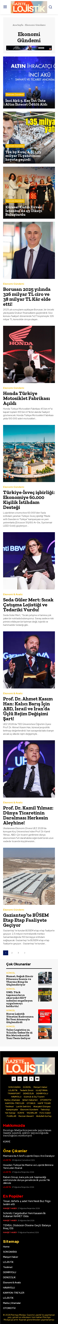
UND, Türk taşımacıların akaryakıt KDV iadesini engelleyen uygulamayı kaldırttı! (19, 999)
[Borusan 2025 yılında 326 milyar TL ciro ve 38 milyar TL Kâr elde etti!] (29, 250)
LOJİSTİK (7, 1160)
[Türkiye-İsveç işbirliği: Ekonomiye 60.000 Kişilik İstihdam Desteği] (29, 453)
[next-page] (24, 952)
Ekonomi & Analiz (13, 594)
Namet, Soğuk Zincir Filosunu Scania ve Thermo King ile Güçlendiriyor (19, 980)
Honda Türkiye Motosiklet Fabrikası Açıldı (26, 398)
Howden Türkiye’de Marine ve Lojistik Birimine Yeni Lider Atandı (28, 1166)
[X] (31, 1079)
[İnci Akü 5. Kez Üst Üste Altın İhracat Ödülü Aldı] (29, 82)
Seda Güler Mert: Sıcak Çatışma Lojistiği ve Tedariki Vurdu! (28, 605)
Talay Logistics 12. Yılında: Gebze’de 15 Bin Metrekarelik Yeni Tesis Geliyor (19, 1034)
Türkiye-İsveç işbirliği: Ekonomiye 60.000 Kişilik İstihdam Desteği (29, 499)
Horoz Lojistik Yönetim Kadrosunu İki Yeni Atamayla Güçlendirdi (20, 1018)
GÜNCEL (10, 973)
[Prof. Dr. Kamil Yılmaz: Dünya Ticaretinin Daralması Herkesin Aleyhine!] (29, 769)
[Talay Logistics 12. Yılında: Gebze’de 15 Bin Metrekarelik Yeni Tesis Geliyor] (45, 1032)
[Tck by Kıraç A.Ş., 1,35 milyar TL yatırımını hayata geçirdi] (29, 138)
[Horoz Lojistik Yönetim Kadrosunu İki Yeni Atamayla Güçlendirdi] (45, 1016)
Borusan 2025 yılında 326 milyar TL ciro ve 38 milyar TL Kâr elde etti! (27, 296)
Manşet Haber (10, 1208)
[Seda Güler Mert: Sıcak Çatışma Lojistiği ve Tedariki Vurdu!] (29, 560)
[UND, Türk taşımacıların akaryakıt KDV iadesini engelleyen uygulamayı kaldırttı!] (45, 995)
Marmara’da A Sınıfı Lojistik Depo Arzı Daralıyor (29, 1155)
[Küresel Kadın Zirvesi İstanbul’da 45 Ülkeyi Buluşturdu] (29, 193)
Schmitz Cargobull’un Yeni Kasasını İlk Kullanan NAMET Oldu (24, 1215)
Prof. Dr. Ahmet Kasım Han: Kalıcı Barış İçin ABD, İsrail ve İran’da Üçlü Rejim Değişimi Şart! (28, 709)
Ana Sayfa (18, 25)
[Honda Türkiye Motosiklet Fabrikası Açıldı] (29, 354)
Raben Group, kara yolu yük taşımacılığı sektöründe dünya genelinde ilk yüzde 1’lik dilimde (26, 1180)
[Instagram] (19, 1079)
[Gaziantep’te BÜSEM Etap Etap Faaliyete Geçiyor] (29, 876)
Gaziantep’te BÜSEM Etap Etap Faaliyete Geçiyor (26, 920)
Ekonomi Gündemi (15, 94)
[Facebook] (14, 1079)
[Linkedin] (25, 1079)
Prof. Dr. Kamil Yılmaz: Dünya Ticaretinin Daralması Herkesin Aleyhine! (28, 815)
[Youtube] (37, 1079)
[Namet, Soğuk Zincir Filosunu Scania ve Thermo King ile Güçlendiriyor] (45, 979)
